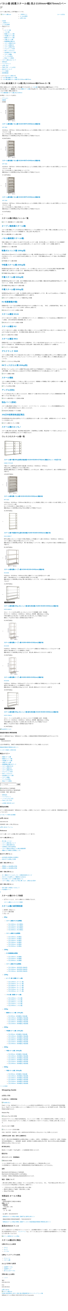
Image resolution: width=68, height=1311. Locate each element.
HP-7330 (4, 200)
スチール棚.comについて (9, 60)
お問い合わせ (5, 1289)
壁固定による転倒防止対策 (9, 866)
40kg (5, 917)
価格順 (4, 100)
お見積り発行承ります (8, 803)
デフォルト (5, 98)
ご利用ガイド (23, 14)
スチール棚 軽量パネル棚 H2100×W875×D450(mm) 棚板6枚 (21, 160)
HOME (4, 21)
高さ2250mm (16, 928)
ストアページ (22, 1231)
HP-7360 (4, 127)
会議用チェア (7, 1269)
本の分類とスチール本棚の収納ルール (12, 878)
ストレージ (7, 1258)
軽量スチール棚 (25, 89)
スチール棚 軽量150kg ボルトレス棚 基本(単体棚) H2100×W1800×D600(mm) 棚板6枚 (31, 712)
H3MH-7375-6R (8, 463)
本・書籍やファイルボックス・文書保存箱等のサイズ (17, 875)
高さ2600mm (16, 929)
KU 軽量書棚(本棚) (9, 302)
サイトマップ (34, 1293)
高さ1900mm (16, 987)
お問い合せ (23, 18)
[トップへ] (0, 892)
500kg (6, 1067)
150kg (6, 1009)
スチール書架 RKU (9, 47)
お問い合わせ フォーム (6, 827)
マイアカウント (6, 63)
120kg (6, 974)
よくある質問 (23, 16)
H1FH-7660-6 (8, 715)
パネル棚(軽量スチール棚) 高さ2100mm (11, 92)
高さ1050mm (15, 937)
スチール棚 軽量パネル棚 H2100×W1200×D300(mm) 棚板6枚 (23, 496)
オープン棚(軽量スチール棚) (14, 226)
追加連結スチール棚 (10, 52)
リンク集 (40, 1293)
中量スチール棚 (8, 39)
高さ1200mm (16, 981)
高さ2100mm (16, 989)
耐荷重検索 (5, 73)
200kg (6, 1027)
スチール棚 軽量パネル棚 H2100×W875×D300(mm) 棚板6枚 (21, 197)
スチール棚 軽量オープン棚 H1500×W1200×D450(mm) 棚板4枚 (24, 569)
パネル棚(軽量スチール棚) (13, 238)
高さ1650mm (16, 924)
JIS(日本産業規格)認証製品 (13, 415)
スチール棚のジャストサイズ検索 (13, 902)
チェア (6, 1249)
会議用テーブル (8, 1267)
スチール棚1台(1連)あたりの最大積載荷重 (14, 848)
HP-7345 (4, 164)
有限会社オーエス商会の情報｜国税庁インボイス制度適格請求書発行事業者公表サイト (27, 1222)
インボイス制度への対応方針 (8, 750)
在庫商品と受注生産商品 (9, 846)
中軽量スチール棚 (9, 35)
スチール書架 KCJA (9, 43)
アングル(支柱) (8, 56)
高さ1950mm (16, 926)
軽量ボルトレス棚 (9, 34)
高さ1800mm (16, 985)
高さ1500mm (16, 983)
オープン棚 (7, 30)
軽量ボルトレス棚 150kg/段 (13, 251)
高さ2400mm (16, 991)
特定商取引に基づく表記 (12, 1293)
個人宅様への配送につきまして (11, 887)
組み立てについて (7, 69)
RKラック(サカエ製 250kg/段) (15, 365)
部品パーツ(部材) (9, 58)
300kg (6, 1047)
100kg (6, 949)
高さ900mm (18, 1016)
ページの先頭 (3, 1086)
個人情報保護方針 (25, 1293)
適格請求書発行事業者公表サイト (9, 747)
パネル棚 (6, 32)
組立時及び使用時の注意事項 (10, 857)
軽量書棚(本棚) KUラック (9, 764)
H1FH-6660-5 (8, 609)
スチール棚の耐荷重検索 (12, 906)
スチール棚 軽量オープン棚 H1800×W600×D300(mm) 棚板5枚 (23, 642)
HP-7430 (6, 499)
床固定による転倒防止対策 (9, 868)
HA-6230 (6, 646)
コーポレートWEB (5, 814)
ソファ (6, 1277)
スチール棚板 (8, 54)
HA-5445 (6, 573)
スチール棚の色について (9, 843)
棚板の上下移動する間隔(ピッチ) (11, 850)
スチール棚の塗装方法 (8, 845)
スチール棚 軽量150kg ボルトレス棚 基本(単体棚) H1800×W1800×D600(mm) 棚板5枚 (31, 606)
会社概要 (13, 814)
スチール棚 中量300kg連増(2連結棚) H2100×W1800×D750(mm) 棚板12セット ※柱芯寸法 (32, 459)
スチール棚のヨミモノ (11, 427)
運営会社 (4, 61)
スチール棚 (7, 1260)
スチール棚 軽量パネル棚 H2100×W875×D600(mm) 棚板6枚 (21, 124)
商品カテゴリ (6, 26)
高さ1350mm (15, 938)
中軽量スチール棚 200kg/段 (13, 265)
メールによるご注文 (7, 798)
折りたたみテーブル (9, 1270)
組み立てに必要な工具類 (9, 859)
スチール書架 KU (9, 45)
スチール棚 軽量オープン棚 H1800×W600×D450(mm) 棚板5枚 (23, 677)
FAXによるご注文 (7, 800)
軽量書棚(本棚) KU (9, 41)
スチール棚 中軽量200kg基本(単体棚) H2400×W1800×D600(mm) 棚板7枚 (27, 533)
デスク (6, 1247)
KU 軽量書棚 (12, 953)
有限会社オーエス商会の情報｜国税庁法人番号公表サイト (19, 1216)
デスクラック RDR (9, 48)
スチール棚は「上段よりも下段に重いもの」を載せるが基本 (19, 880)
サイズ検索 (5, 71)
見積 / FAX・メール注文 (8, 67)
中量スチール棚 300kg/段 (12, 277)
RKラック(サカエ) (9, 50)
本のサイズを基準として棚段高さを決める (14, 877)
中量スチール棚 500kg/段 (12, 289)
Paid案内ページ (6, 889)
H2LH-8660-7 (8, 536)
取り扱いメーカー (7, 841)
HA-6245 (6, 680)
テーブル (6, 1251)
